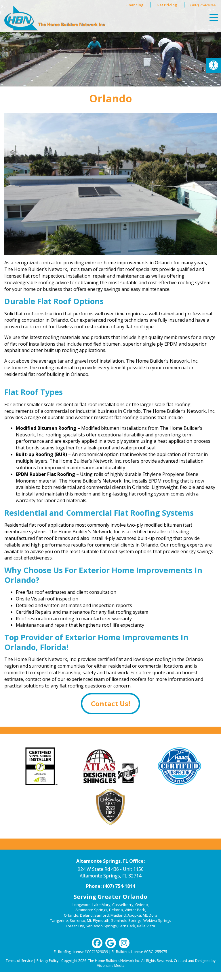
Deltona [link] (116, 909)
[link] (213, 65)
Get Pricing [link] (167, 4)
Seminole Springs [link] (126, 920)
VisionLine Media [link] (110, 965)
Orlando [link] (71, 915)
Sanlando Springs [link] (101, 925)
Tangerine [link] (59, 920)
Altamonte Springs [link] (91, 909)
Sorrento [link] (77, 920)
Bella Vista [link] (146, 925)
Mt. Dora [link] (150, 915)
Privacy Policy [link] (47, 960)
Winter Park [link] (135, 909)
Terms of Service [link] (19, 960)
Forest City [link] (75, 925)
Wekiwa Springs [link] (157, 920)
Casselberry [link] (123, 904)
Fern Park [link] (127, 925)
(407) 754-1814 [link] (202, 4)
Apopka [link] (134, 915)
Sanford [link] (101, 915)
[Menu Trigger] (214, 17)
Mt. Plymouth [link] (98, 920)
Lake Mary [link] (101, 904)
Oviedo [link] (141, 904)
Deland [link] (86, 915)
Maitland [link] (118, 915)
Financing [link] (134, 4)
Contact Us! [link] (110, 703)
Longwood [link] (82, 904)
